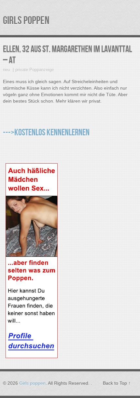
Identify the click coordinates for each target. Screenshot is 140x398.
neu (6, 69)
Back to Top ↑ (117, 383)
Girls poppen (26, 20)
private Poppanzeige (34, 69)
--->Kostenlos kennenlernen (46, 132)
